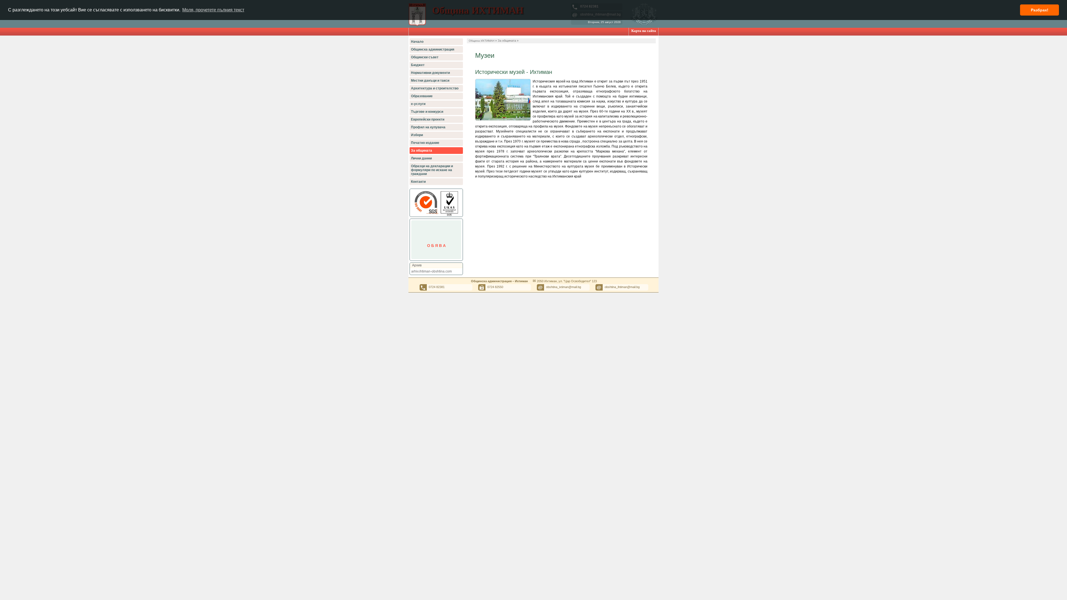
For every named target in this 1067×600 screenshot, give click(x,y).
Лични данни (421, 158)
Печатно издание (425, 143)
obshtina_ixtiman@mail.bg (563, 287)
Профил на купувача (428, 127)
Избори (417, 135)
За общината (421, 150)
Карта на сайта (643, 31)
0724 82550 (495, 287)
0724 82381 (437, 287)
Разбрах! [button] (1039, 10)
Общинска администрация (432, 49)
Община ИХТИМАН (481, 40)
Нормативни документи (430, 73)
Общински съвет (424, 57)
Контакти (418, 182)
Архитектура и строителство (434, 88)
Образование (422, 96)
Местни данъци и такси (430, 80)
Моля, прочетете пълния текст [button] (213, 10)
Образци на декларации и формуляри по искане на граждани (432, 170)
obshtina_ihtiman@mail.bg (622, 287)
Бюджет (418, 65)
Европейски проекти (427, 119)
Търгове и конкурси (427, 112)
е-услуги (418, 104)
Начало (417, 42)
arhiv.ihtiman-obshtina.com (431, 271)
